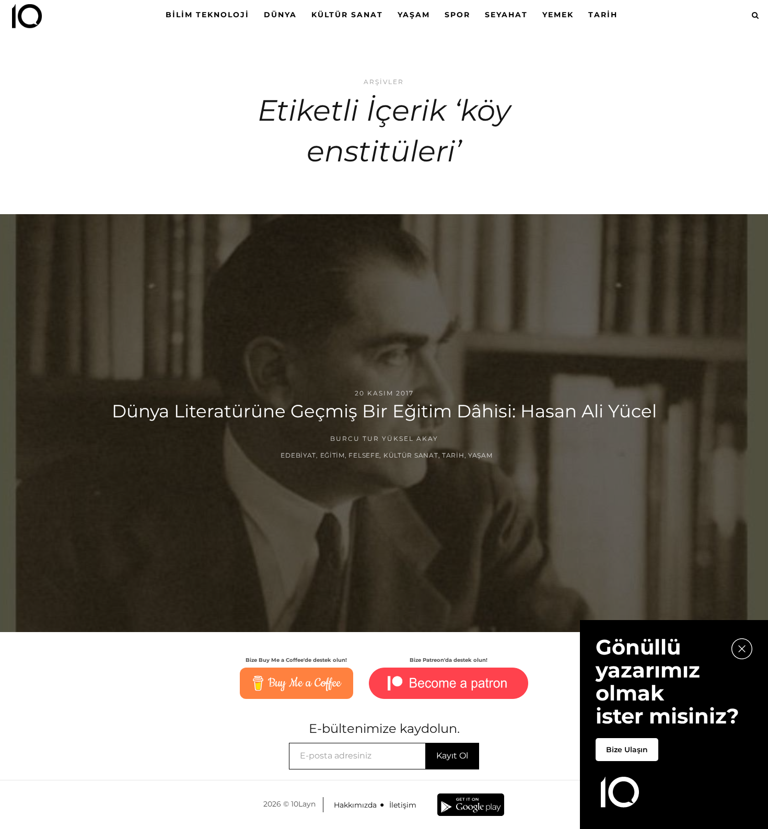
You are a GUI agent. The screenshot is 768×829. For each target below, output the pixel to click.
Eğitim (332, 455)
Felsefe (363, 455)
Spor (457, 14)
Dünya (280, 14)
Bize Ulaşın (627, 749)
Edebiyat (298, 455)
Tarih (603, 14)
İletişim (402, 805)
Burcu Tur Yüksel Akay (384, 438)
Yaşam (414, 14)
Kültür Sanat (347, 14)
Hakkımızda (355, 805)
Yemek (558, 14)
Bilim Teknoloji (207, 14)
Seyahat (506, 14)
